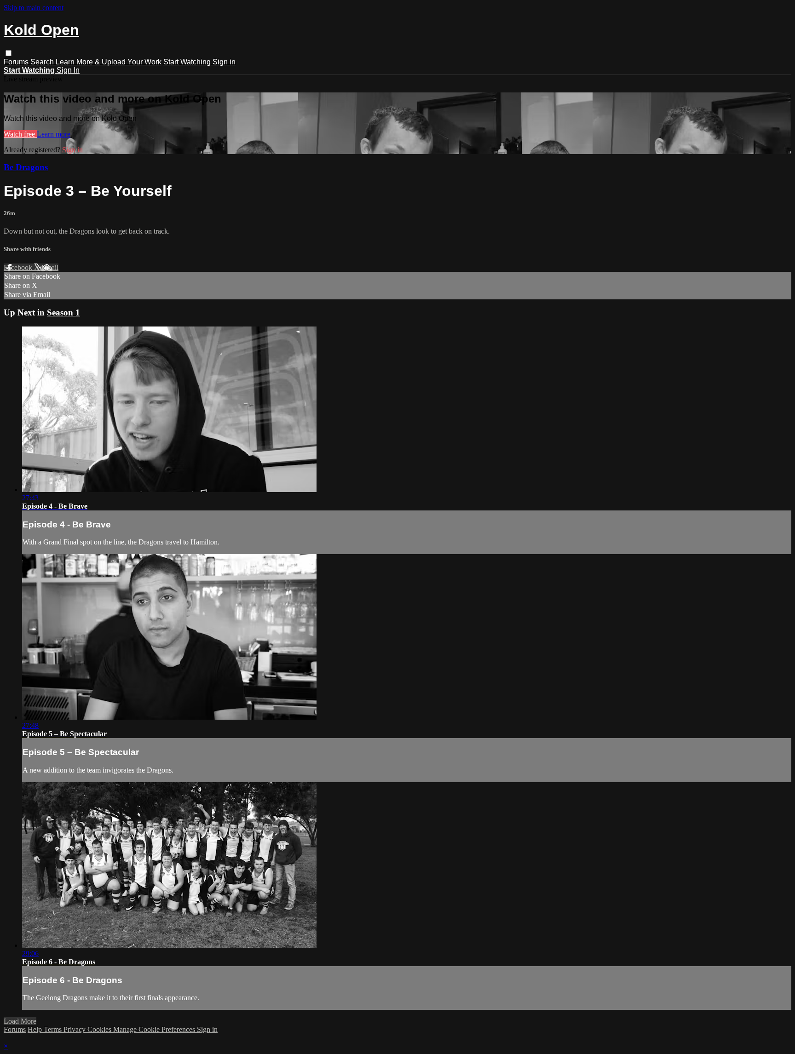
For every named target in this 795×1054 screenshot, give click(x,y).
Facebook (19, 267)
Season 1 (63, 312)
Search (43, 62)
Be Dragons (26, 167)
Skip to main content (33, 7)
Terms (53, 1029)
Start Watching (188, 62)
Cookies (100, 1029)
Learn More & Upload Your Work (108, 62)
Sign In (68, 70)
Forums (17, 62)
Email (49, 267)
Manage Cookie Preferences (155, 1029)
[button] (9, 53)
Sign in (224, 62)
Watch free (20, 134)
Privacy (75, 1029)
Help (36, 1029)
